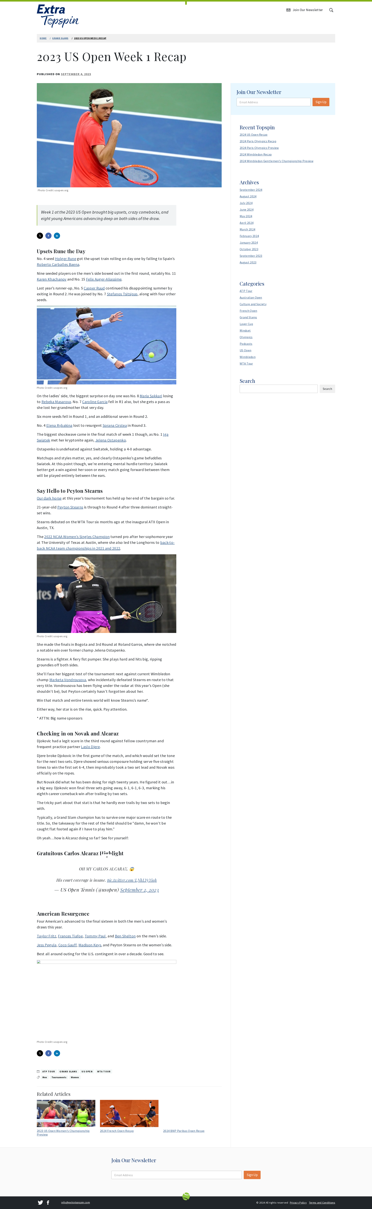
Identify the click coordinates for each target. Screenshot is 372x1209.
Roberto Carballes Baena (58, 264)
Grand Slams (68, 1071)
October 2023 (249, 249)
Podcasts (246, 344)
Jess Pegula (47, 944)
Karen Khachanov (51, 279)
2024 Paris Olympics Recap (258, 141)
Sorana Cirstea (115, 425)
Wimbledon (248, 357)
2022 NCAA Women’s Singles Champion (77, 536)
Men (44, 1077)
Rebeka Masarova (56, 401)
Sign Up (320, 102)
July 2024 (246, 203)
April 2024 (246, 223)
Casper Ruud (94, 288)
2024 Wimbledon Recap (256, 154)
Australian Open (251, 297)
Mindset (245, 330)
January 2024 (249, 242)
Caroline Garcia (95, 401)
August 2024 (248, 196)
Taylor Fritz (46, 935)
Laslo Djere (90, 746)
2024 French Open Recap (117, 1131)
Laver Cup (246, 324)
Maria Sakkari (151, 395)
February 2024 (249, 236)
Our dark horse (49, 498)
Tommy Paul (95, 935)
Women (75, 1077)
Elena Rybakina (59, 425)
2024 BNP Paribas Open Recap (184, 1131)
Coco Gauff (67, 944)
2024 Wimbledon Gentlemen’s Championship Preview (276, 161)
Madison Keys (89, 944)
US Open (87, 1071)
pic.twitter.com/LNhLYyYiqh (132, 880)
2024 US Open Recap (254, 134)
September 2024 (251, 190)
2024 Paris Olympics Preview (259, 148)
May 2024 (246, 216)
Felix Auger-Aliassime (104, 279)
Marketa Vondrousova (67, 679)
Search (247, 380)
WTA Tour (104, 1071)
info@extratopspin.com (75, 1202)
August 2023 (248, 262)
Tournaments (59, 1077)
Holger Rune (65, 258)
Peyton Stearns (70, 507)
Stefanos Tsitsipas (122, 293)
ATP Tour (48, 1071)
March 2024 (247, 229)
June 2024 (246, 209)
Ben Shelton (125, 935)
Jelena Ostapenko (110, 440)
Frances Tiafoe (70, 935)
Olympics (246, 337)
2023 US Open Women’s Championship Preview (63, 1132)
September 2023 (251, 256)
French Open (248, 311)
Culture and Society (253, 304)
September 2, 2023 (139, 889)
